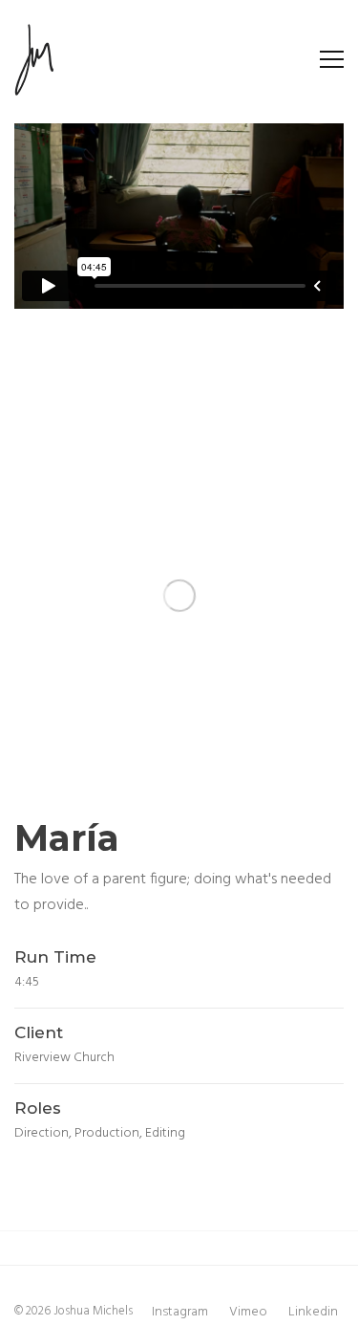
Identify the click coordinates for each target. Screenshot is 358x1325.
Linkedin (313, 1312)
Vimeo (248, 1312)
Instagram (180, 1312)
